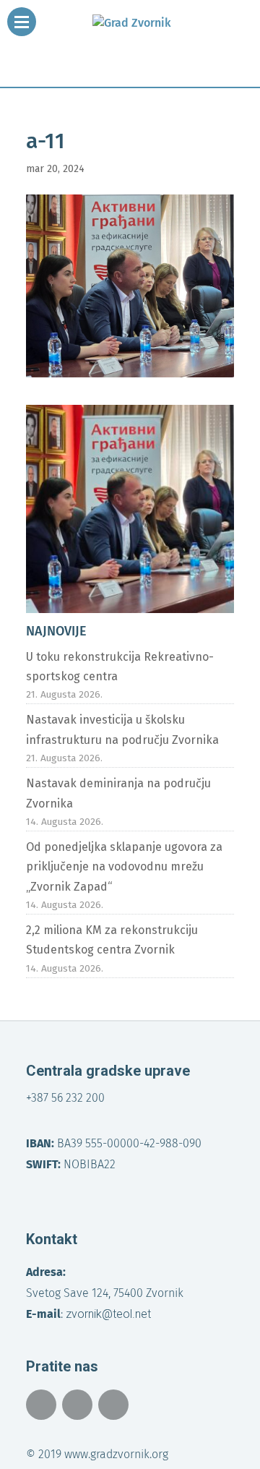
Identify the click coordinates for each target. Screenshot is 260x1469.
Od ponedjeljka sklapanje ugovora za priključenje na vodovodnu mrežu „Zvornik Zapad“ (124, 866)
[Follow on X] (77, 1404)
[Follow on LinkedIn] (113, 1404)
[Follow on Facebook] (41, 1404)
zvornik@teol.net (108, 1314)
